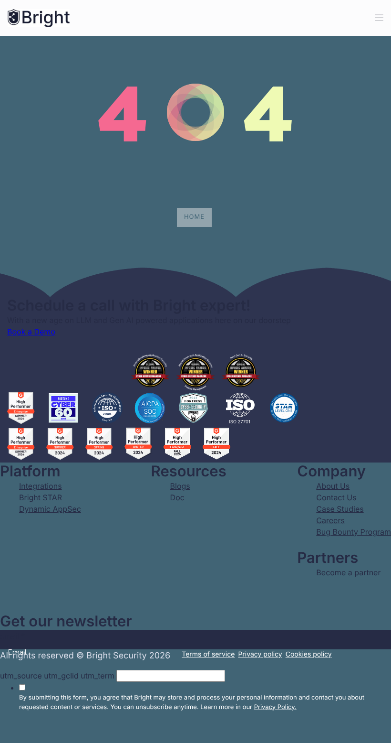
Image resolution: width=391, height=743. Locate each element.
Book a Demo (31, 331)
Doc (177, 497)
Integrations (40, 486)
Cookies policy (309, 654)
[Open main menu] (379, 18)
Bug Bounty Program (353, 532)
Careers (330, 520)
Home (194, 217)
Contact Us (336, 497)
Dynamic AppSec (50, 509)
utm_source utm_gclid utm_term (57, 675)
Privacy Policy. (275, 707)
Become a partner (348, 572)
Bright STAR (40, 497)
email (12, 636)
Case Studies (339, 509)
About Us (333, 486)
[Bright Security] (39, 18)
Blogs (180, 486)
